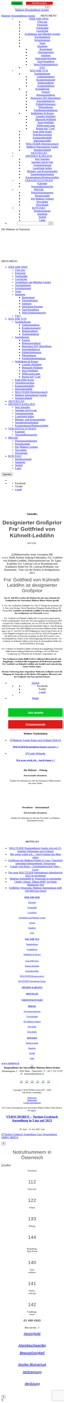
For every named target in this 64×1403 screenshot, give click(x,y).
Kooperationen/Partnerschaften (42, 177)
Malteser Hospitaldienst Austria (32, 9)
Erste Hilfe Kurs (32, 961)
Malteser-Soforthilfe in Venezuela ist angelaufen (35, 878)
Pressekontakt (42, 195)
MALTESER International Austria (32, 981)
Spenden (16, 3)
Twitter (19, 486)
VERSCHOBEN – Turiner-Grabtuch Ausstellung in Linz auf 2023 (32, 1118)
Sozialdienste (42, 88)
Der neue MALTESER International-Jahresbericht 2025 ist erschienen (35, 874)
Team (42, 43)
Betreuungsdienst (45, 95)
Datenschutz (32, 1100)
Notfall (42, 217)
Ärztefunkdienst (45, 85)
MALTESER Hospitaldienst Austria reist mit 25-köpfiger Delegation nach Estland (35, 850)
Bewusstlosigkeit (32, 1353)
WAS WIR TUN (39, 70)
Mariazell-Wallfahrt (45, 119)
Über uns (42, 21)
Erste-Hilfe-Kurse (42, 131)
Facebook (20, 483)
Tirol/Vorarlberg (45, 61)
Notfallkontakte (39, 3)
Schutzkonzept (42, 40)
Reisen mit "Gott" (45, 128)
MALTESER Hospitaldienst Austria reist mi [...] (35, 747)
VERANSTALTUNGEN (39, 180)
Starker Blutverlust (32, 1364)
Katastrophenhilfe (42, 137)
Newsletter (42, 201)
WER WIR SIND (38, 18)
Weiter (35, 698)
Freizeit (46, 91)
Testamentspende (42, 165)
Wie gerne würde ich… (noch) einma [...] (35, 760)
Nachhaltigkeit (42, 37)
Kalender (42, 183)
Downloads (42, 204)
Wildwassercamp (46, 125)
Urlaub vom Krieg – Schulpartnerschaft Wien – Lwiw (35, 868)
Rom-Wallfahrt (46, 122)
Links (42, 220)
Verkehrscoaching (42, 134)
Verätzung (32, 1384)
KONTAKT (39, 207)
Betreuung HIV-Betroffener (46, 98)
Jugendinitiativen (46, 101)
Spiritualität (42, 27)
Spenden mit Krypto (42, 162)
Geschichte (42, 30)
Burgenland (45, 49)
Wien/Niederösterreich (46, 64)
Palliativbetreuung (45, 104)
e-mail (18, 489)
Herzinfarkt (32, 1334)
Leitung (32, 923)
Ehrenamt (42, 24)
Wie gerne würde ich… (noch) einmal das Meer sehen (35, 856)
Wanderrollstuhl (42, 149)
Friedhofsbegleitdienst (46, 110)
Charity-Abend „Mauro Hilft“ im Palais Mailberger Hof (35, 883)
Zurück (35, 683)
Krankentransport (45, 79)
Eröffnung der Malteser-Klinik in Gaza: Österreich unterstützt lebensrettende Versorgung (35, 862)
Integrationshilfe (42, 140)
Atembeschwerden (32, 1345)
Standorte (42, 46)
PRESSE (39, 189)
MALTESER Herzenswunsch (42, 143)
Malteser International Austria (42, 146)
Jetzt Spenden (42, 159)
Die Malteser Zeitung (42, 198)
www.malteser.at (10, 1063)
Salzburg (46, 55)
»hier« (33, 1110)
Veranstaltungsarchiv (42, 186)
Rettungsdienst (46, 82)
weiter (35, 788)
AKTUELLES (39, 152)
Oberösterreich (46, 52)
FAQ (42, 67)
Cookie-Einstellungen (32, 1103)
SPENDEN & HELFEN (38, 156)
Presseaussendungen (42, 192)
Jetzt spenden (35, 712)
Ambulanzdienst (45, 76)
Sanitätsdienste (42, 73)
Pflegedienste (46, 107)
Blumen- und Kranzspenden (42, 171)
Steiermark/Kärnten (45, 58)
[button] (49, 15)
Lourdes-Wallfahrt (45, 116)
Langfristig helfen (42, 168)
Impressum (32, 1097)
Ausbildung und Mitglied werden (42, 34)
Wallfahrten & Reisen (42, 113)
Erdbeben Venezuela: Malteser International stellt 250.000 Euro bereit (35, 889)
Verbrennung (32, 1372)
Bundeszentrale (42, 210)
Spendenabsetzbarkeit (42, 174)
